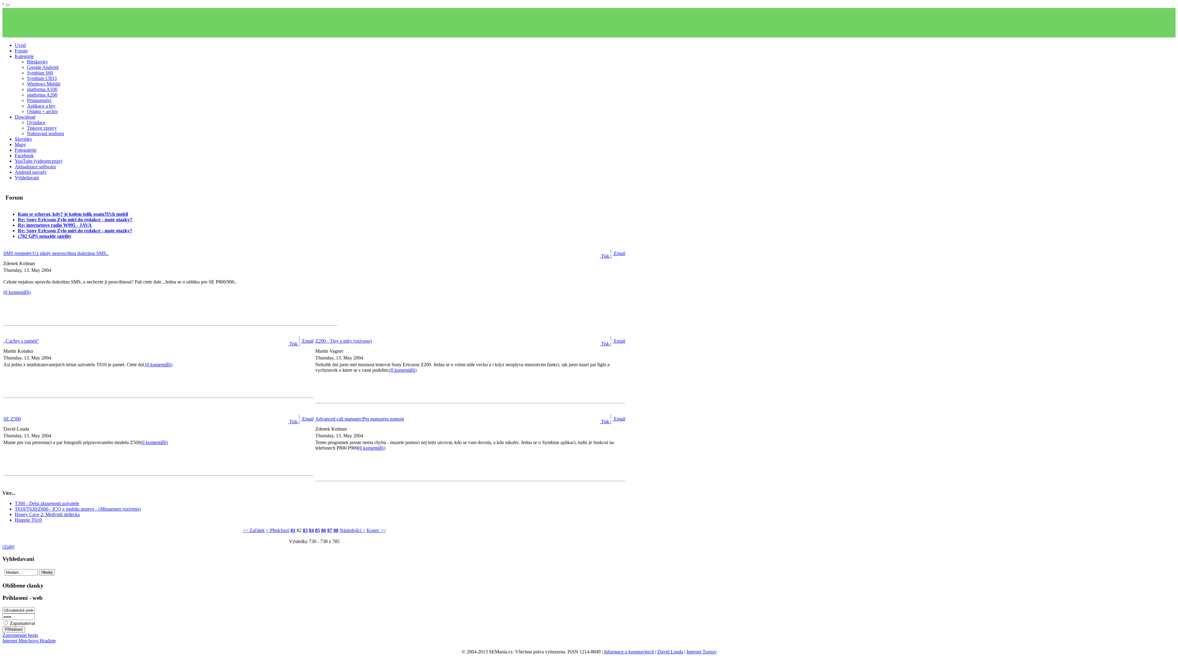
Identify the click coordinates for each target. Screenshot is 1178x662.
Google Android (43, 67)
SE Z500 (12, 418)
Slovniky (23, 139)
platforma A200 (42, 94)
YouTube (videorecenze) (38, 161)
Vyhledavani (27, 177)
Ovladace (36, 122)
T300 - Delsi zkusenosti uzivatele (47, 503)
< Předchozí (277, 530)
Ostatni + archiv (42, 111)
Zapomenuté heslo (20, 635)
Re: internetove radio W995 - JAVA (55, 225)
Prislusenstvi (39, 100)
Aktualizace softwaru (35, 166)
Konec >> (376, 530)
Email (619, 253)
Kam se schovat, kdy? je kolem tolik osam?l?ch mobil (73, 214)
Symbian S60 (40, 72)
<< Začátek (254, 530)
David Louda (670, 651)
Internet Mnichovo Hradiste (29, 640)
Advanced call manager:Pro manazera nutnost (359, 418)
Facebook (24, 155)
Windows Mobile (43, 83)
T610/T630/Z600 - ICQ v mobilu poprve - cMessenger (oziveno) (78, 509)
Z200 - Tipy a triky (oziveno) (343, 341)
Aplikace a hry (41, 105)
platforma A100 (42, 89)
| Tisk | (605, 253)
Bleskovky (37, 61)
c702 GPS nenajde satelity (44, 236)
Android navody (31, 172)
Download (25, 117)
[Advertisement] (589, 22)
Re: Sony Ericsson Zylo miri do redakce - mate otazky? (75, 219)
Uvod (20, 45)
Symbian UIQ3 (42, 78)
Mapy (20, 144)
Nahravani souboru (45, 133)
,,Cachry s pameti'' (21, 341)
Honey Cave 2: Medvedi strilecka (47, 514)
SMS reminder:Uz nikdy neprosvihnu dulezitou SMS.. (56, 253)
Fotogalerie (26, 150)
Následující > (352, 530)
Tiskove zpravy (42, 128)
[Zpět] (8, 547)
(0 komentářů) (17, 292)
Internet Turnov (702, 651)
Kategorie (24, 56)
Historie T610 (28, 520)
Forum (21, 50)
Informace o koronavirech (629, 651)
